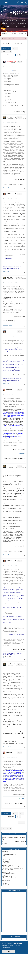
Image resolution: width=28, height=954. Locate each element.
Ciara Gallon (9, 389)
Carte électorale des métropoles (11, 866)
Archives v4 (6, 884)
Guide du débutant (8, 854)
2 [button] (17, 55)
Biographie (6, 271)
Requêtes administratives (9, 873)
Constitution (6, 861)
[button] (20, 55)
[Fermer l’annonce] (25, 38)
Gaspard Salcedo (11, 193)
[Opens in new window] (22, 453)
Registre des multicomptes (10, 877)
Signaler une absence (8, 875)
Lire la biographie (7, 187)
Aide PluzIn (6, 857)
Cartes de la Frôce (8, 869)
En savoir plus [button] (6, 947)
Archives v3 (6, 883)
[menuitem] (7, 2)
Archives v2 (6, 882)
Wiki (4, 855)
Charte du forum (7, 853)
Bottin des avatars (8, 876)
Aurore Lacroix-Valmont (13, 117)
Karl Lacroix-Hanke (11, 61)
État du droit (6, 862)
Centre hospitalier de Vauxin (13, 43)
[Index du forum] (14, 13)
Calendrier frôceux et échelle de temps (13, 868)
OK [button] (9, 951)
